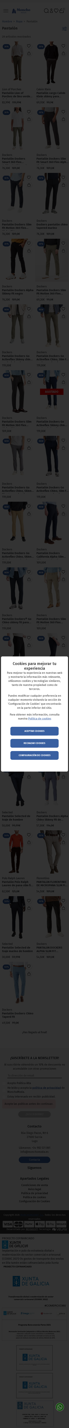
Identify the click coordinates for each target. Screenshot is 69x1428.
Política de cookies (39, 718)
